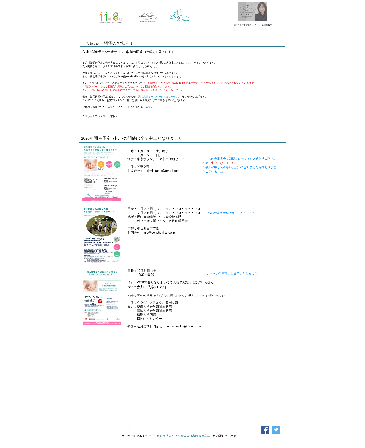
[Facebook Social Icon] (265, 430)
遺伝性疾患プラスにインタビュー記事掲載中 (253, 25)
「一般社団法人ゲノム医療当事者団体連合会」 (182, 436)
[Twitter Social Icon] (276, 430)
